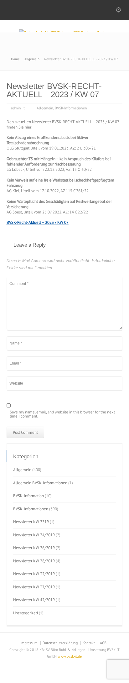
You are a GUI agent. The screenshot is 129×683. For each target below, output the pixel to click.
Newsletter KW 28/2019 (34, 561)
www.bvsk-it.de (70, 656)
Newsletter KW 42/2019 (34, 599)
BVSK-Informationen (71, 108)
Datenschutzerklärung (60, 642)
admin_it (18, 108)
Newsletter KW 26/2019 (34, 547)
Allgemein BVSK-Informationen (40, 483)
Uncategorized (25, 613)
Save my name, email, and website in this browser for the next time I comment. (62, 414)
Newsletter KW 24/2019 (34, 535)
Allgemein (45, 108)
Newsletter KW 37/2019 (34, 587)
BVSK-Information (28, 495)
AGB (103, 642)
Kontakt (89, 642)
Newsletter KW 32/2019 (34, 573)
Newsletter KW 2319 (31, 521)
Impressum (29, 642)
